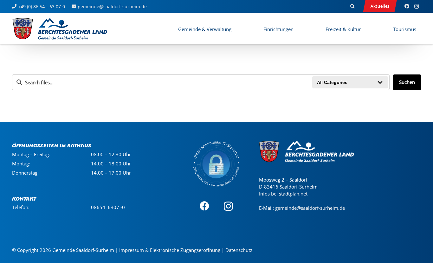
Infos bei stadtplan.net (283, 193)
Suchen (407, 82)
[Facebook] (407, 6)
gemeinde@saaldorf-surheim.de (310, 208)
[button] (352, 6)
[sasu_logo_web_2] (59, 28)
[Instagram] (416, 6)
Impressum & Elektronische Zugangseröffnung (169, 250)
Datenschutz (238, 250)
